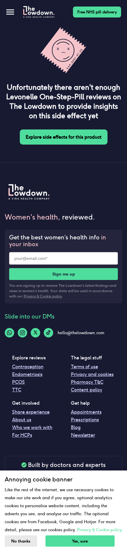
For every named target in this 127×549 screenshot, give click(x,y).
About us (21, 420)
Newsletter (83, 435)
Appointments (86, 412)
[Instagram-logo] (22, 332)
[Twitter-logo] (35, 332)
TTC (16, 390)
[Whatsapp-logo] (9, 332)
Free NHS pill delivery (97, 12)
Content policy (86, 390)
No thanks (20, 541)
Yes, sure (80, 541)
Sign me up (63, 274)
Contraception (27, 367)
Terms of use (84, 367)
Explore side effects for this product (64, 137)
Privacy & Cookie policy (43, 296)
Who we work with (32, 427)
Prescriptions (85, 420)
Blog (76, 427)
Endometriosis (27, 374)
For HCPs (22, 435)
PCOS (18, 382)
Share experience (31, 412)
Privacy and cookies (92, 374)
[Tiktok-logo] (48, 332)
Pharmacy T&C (87, 382)
